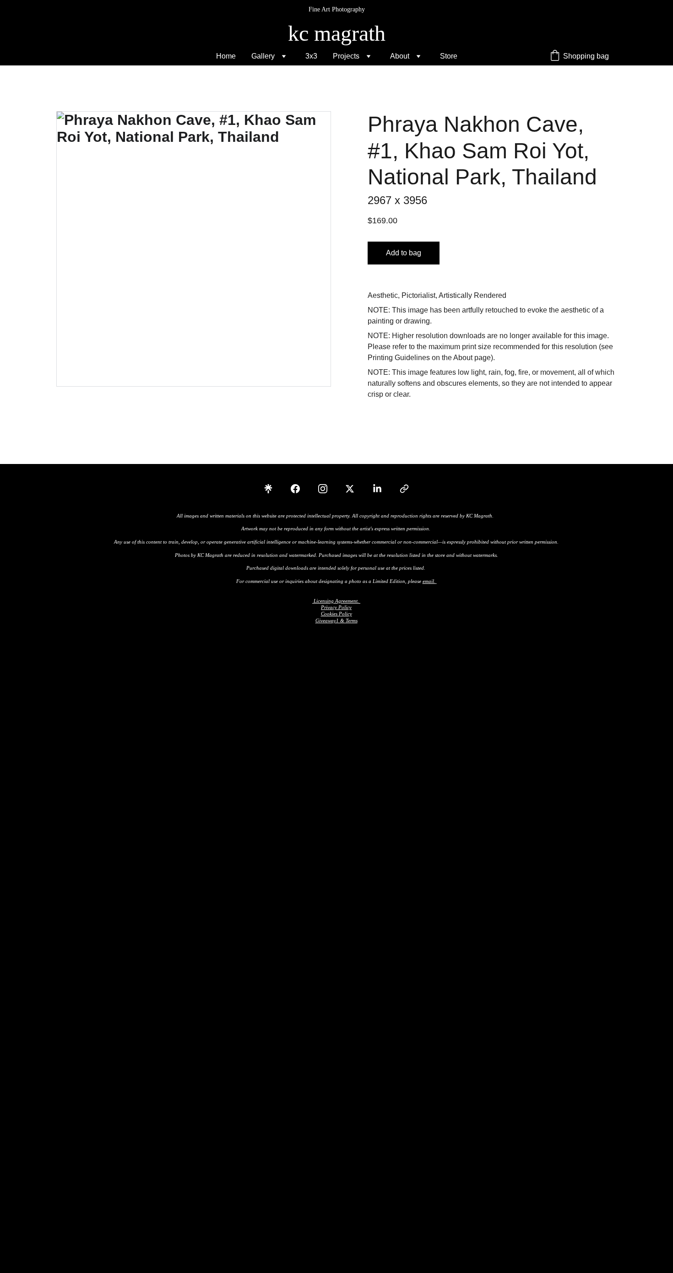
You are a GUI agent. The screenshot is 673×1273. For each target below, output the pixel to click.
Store (448, 56)
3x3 (311, 56)
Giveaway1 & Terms (336, 620)
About (399, 56)
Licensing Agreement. (336, 601)
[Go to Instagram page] (327, 488)
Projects (346, 56)
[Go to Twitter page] (354, 488)
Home (226, 56)
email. (429, 581)
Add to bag (403, 253)
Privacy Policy (336, 607)
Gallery (263, 56)
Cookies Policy (336, 613)
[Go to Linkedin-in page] (382, 488)
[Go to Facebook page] (300, 488)
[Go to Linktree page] (273, 488)
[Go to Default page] (404, 488)
